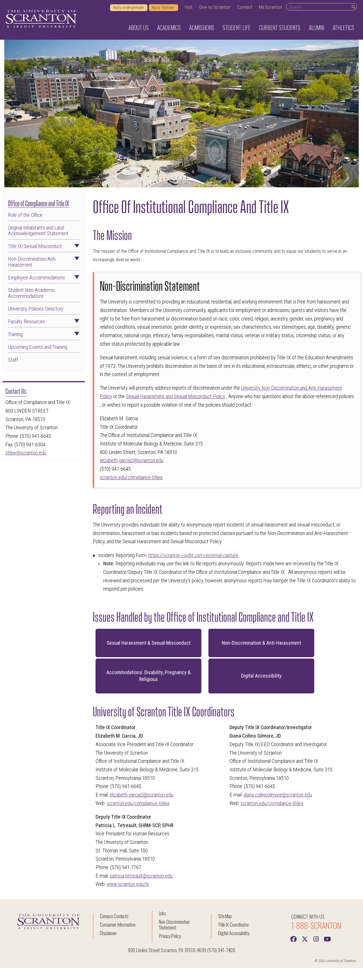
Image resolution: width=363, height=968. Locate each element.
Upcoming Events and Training (37, 347)
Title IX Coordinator (233, 924)
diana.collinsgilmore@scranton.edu (278, 795)
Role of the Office (25, 215)
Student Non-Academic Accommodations (31, 293)
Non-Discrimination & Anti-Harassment (261, 643)
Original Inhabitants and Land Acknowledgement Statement (38, 231)
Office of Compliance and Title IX (38, 202)
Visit (188, 7)
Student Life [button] (236, 27)
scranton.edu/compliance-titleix (131, 477)
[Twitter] (305, 938)
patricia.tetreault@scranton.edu (141, 876)
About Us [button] (138, 27)
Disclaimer (108, 933)
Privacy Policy (170, 935)
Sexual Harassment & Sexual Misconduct (149, 643)
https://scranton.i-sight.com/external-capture (193, 555)
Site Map (225, 916)
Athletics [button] (343, 27)
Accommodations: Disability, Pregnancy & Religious (148, 675)
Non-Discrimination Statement (174, 924)
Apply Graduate (163, 8)
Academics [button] (169, 27)
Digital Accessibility (261, 676)
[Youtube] (327, 938)
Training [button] (15, 334)
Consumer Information (118, 924)
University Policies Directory (36, 309)
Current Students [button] (279, 27)
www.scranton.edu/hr (128, 884)
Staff (13, 360)
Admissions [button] (201, 27)
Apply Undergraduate (129, 8)
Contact (244, 7)
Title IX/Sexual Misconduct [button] (35, 246)
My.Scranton (270, 7)
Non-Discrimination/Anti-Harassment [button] (32, 262)
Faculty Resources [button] (26, 321)
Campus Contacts (114, 916)
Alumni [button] (316, 27)
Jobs (162, 913)
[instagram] (316, 938)
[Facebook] (293, 938)
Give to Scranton (214, 7)
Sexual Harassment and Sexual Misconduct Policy (175, 396)
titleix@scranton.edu (25, 453)
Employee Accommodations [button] (36, 278)
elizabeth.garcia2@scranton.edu (131, 460)
